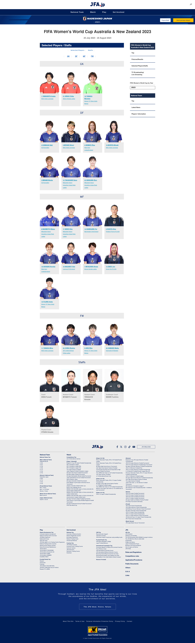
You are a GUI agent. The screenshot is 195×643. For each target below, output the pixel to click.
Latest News (136, 107)
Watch (93, 12)
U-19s (41, 466)
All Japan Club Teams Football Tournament (77, 472)
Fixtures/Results (137, 59)
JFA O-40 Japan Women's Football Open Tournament (139, 464)
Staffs (90, 50)
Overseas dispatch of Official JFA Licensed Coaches (109, 547)
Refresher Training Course (73, 551)
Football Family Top (45, 559)
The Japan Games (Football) (74, 469)
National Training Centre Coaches (48, 544)
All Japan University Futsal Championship (136, 510)
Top (133, 53)
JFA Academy (43, 548)
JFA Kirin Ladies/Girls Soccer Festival (49, 567)
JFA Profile (128, 548)
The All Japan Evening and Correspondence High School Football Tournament (108, 470)
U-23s (41, 463)
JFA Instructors (70, 549)
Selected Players (77, 50)
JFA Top (127, 532)
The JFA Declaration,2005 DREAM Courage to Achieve (139, 537)
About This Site (68, 621)
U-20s (41, 478)
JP (191, 4)
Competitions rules (132, 556)
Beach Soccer (43, 495)
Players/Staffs (165, 20)
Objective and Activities (131, 535)
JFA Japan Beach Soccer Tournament (135, 523)
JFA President (128, 534)
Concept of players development (48, 534)
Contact (129, 621)
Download (69, 553)
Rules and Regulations (133, 552)
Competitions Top (71, 457)
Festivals (42, 564)
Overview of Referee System (74, 534)
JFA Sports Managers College (103, 541)
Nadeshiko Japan (44, 477)
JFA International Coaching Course (104, 550)
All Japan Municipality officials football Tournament (79, 476)
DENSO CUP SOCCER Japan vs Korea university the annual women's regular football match (80, 496)
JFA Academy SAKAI (45, 553)
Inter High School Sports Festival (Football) (106, 468)
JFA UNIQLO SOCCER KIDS (47, 566)
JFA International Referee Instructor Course (107, 552)
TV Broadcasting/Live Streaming (138, 73)
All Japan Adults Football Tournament (76, 474)
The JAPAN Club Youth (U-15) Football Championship (109, 486)
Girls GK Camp (43, 540)
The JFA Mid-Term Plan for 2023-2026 (134, 539)
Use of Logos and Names (131, 547)
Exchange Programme (72, 537)
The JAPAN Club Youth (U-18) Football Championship (109, 473)
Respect (42, 561)
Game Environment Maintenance (48, 547)
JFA (126, 530)
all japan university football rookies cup (76, 485)
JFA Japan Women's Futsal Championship (136, 507)
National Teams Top (45, 457)
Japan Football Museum (102, 543)
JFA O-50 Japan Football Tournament (135, 495)
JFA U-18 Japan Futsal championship (135, 512)
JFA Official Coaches (72, 544)
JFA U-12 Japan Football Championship (106, 494)
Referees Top (70, 532)
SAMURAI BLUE (44, 461)
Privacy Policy (120, 621)
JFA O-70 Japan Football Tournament (135, 498)
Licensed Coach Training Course (75, 546)
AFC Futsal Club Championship (133, 518)
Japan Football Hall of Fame (132, 544)
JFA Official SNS (146, 447)
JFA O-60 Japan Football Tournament (135, 496)
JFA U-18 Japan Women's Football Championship (138, 469)
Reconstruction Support (102, 534)
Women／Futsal (44, 491)
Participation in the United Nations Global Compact (108, 557)
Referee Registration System (74, 535)
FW (92, 56)
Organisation (128, 540)
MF (84, 56)
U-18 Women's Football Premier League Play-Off (138, 471)
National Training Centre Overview (48, 535)
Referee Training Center (72, 539)
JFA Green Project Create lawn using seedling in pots (109, 537)
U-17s (41, 469)
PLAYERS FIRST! (44, 557)
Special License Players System (48, 545)
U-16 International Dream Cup (103, 476)
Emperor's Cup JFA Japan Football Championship (79, 463)
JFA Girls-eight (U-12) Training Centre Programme (52, 542)
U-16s (41, 471)
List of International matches (73, 459)
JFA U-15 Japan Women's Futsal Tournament (137, 515)
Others (127, 567)
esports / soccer (44, 499)
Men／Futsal (43, 487)
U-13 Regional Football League (103, 485)
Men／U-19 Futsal (44, 489)
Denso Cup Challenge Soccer (74, 487)
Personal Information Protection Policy (99, 621)
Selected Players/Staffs (140, 66)
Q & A (127, 571)
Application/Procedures (133, 560)
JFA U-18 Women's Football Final (134, 468)
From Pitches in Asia (101, 549)
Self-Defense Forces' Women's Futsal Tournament (138, 509)
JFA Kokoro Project (101, 535)
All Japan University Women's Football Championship (139, 466)
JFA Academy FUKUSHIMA (47, 550)
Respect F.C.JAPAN (45, 569)
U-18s (41, 468)
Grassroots (43, 562)
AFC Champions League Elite (74, 466)
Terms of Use (79, 621)
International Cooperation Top (104, 545)
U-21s (41, 464)
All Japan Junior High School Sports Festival (107, 483)
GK (68, 56)
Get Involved (118, 12)
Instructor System (71, 548)
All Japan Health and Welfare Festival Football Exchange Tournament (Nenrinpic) (137, 500)
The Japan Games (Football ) (103, 474)
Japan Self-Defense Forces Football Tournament (79, 477)
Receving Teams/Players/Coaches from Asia (107, 553)
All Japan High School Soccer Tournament (106, 466)
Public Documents (131, 564)
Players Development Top (46, 532)
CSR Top (98, 532)
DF (76, 56)
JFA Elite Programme (45, 537)
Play (104, 12)
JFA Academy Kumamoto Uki (47, 552)
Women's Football (101, 559)
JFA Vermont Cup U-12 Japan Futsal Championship (138, 517)
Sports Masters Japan (72, 479)
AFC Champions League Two (74, 468)
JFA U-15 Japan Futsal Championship (135, 514)
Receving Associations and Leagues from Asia (107, 555)
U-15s (41, 472)
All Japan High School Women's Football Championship (139, 477)
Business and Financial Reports (133, 545)
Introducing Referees (72, 540)
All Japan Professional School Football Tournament (79, 503)
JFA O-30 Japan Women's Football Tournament (137, 463)
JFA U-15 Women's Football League (134, 476)
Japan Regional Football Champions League (77, 471)
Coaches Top (70, 543)
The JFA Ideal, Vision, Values (97, 607)
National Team (77, 12)
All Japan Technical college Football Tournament (78, 498)
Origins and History (130, 542)
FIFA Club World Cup (72, 505)
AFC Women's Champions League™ (135, 486)
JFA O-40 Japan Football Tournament (135, 493)
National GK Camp (44, 539)
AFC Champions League (73, 464)
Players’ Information (139, 114)
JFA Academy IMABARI (45, 555)
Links (127, 575)
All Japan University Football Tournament (77, 481)
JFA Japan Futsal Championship (134, 505)
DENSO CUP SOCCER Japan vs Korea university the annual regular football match (80, 489)
